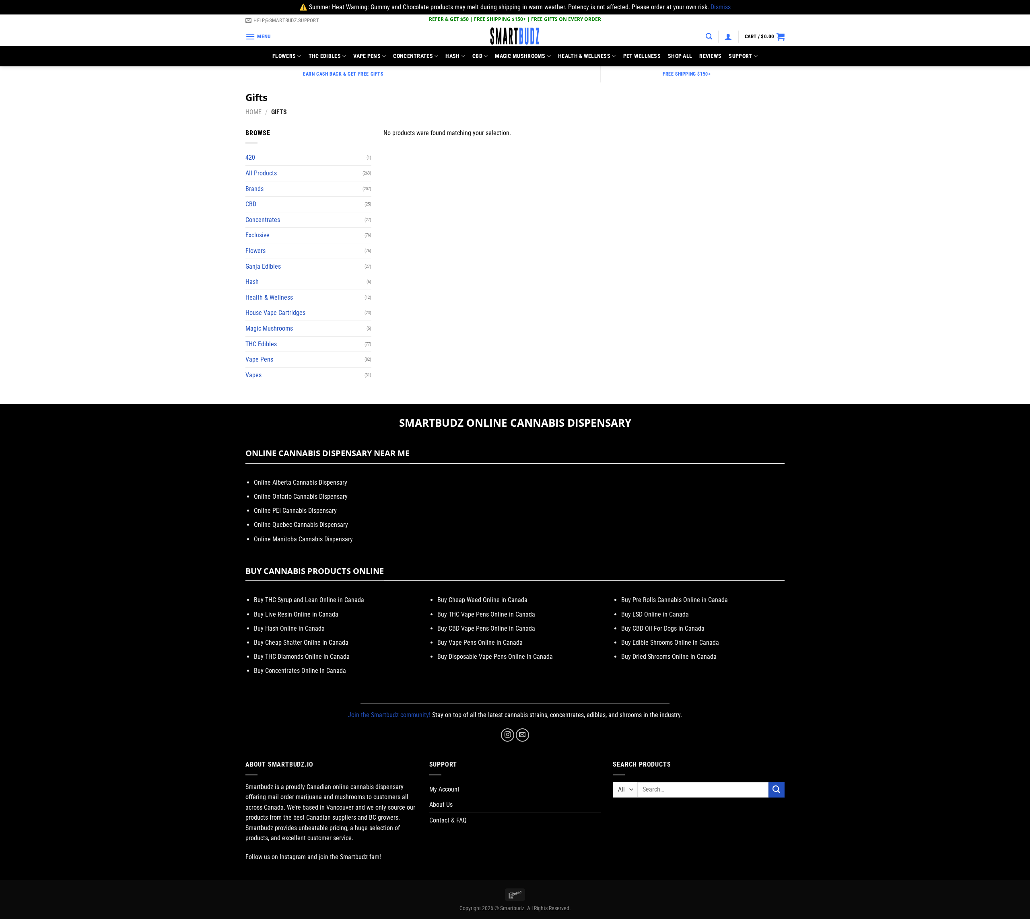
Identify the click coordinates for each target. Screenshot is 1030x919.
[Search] (709, 36)
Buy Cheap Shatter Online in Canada (301, 642)
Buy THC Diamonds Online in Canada (302, 656)
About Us (441, 804)
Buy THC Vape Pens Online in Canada (486, 614)
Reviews (710, 56)
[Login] (728, 36)
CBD (477, 56)
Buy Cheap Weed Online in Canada (482, 600)
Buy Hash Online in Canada (289, 628)
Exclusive (257, 235)
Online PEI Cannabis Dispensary (295, 510)
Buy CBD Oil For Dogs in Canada (663, 628)
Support (740, 56)
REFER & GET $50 (449, 19)
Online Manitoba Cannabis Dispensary (303, 539)
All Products (261, 173)
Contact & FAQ (448, 820)
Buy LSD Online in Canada (655, 614)
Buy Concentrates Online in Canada (300, 670)
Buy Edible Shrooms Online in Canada (670, 642)
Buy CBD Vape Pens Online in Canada (486, 628)
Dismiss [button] (721, 7)
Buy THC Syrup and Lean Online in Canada (309, 600)
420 (250, 157)
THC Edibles (325, 56)
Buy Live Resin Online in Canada (296, 614)
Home (253, 112)
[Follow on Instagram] (507, 735)
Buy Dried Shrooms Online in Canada (669, 656)
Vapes (253, 375)
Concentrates (413, 56)
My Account (444, 789)
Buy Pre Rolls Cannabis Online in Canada (674, 600)
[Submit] (776, 790)
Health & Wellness (584, 56)
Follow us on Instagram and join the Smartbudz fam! (313, 857)
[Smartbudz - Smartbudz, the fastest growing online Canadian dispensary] (515, 36)
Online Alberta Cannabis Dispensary (300, 482)
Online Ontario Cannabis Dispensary (301, 496)
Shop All (680, 56)
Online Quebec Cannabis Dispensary (301, 524)
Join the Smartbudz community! (389, 715)
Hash (452, 56)
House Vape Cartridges (275, 313)
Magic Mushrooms (520, 56)
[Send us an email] (522, 735)
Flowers (284, 56)
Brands (254, 189)
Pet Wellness (642, 56)
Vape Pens (367, 56)
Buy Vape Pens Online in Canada (480, 642)
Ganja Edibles (263, 266)
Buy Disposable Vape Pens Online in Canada (495, 656)
